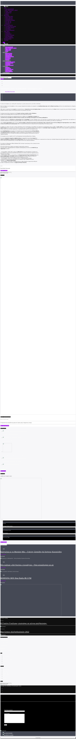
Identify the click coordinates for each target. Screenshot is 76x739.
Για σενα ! (8, 29)
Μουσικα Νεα (9, 16)
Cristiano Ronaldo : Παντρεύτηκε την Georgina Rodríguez (14, 440)
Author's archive (3, 170)
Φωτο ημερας (9, 37)
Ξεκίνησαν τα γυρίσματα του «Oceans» (11, 434)
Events (7, 24)
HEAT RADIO (9, 733)
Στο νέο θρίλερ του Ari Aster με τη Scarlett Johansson (14, 454)
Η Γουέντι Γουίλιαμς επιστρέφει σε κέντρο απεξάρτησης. (23, 623)
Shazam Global (10, 20)
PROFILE (7, 32)
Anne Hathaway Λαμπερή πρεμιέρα (10, 467)
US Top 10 (8, 22)
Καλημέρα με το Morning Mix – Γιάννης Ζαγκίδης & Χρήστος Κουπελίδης (31, 552)
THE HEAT (7, 31)
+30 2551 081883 (4, 642)
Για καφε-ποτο (9, 27)
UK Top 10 (8, 21)
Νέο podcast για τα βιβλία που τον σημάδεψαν (12, 461)
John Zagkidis (3, 554)
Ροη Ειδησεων (9, 9)
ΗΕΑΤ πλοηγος (8, 25)
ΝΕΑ (5, 7)
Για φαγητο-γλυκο (10, 26)
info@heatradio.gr (4, 645)
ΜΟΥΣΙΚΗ (6, 15)
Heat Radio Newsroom (10, 91)
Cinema (4, 657)
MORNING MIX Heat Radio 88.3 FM (15, 578)
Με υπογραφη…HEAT (11, 10)
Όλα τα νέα (3, 471)
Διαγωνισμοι (9, 36)
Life (4, 548)
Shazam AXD (9, 19)
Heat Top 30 (9, 17)
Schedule (8, 34)
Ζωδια (7, 14)
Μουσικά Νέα (6, 669)
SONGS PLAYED (9, 35)
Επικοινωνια (7, 39)
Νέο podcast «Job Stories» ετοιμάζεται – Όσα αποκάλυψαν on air (27, 565)
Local (4, 83)
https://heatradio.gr (4, 640)
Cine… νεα (8, 11)
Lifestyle (8, 12)
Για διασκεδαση (9, 30)
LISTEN (6, 40)
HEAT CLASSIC (9, 735)
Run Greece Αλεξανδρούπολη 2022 (14, 632)
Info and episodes (4, 425)
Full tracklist (3, 542)
